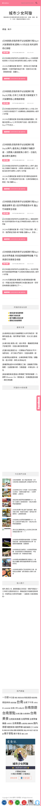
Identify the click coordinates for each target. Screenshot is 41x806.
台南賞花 (9, 723)
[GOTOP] (37, 802)
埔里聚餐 (19, 727)
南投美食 (6, 702)
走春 (26, 734)
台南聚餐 (25, 719)
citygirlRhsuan (18, 52)
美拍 (25, 730)
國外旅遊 (5, 52)
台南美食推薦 (15, 719)
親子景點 (8, 733)
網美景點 (20, 730)
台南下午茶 (28, 702)
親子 (31, 730)
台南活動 (19, 714)
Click (38, 403)
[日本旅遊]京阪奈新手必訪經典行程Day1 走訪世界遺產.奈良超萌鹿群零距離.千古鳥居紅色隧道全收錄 (20, 256)
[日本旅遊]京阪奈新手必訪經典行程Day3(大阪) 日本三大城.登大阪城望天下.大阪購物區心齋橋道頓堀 (20, 95)
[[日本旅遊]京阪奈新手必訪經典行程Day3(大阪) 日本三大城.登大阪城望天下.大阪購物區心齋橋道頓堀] (20, 111)
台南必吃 (21, 708)
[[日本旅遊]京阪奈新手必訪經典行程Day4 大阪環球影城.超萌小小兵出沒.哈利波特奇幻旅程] (20, 59)
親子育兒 (17, 734)
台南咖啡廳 (7, 708)
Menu (6, 3)
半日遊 (11, 697)
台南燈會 (26, 714)
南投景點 (34, 697)
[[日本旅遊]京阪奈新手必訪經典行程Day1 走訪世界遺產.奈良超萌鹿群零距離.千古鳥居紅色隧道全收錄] (20, 272)
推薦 (5, 730)
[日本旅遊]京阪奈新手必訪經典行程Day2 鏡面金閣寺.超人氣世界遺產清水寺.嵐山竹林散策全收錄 (20, 205)
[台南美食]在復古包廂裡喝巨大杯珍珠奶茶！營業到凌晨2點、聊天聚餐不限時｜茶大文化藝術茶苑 (20, 336)
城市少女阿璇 (20, 13)
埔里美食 (11, 727)
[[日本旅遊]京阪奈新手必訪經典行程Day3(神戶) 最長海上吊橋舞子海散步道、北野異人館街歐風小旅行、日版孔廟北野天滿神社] (20, 168)
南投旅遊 (27, 697)
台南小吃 (14, 708)
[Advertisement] (20, 448)
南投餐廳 (13, 702)
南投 (16, 697)
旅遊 (8, 730)
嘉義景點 (30, 723)
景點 (11, 730)
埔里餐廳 (26, 727)
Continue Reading (18, 78)
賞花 (23, 734)
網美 (15, 730)
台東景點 (24, 723)
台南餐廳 (16, 723)
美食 (28, 730)
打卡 (32, 727)
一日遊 (5, 697)
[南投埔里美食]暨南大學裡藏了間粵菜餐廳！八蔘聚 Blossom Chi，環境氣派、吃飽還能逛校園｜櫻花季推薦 (20, 377)
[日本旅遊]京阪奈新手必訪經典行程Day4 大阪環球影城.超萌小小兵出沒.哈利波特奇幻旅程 (20, 45)
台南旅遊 (30, 707)
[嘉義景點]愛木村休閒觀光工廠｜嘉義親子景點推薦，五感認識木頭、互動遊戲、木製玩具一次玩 (20, 367)
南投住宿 (21, 697)
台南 (20, 702)
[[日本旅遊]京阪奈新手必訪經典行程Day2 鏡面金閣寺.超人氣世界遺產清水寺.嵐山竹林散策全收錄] (20, 221)
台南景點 (8, 713)
